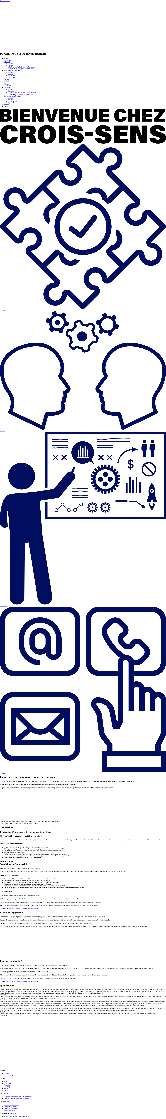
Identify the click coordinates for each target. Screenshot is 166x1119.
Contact (6, 81)
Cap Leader (11, 77)
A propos (6, 79)
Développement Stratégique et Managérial (20, 69)
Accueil (6, 58)
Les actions (7, 60)
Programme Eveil (13, 75)
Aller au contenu (5, 1)
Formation (11, 65)
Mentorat (10, 74)
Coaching (11, 63)
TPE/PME (7, 62)
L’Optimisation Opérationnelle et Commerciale (22, 67)
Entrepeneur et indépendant (12, 70)
